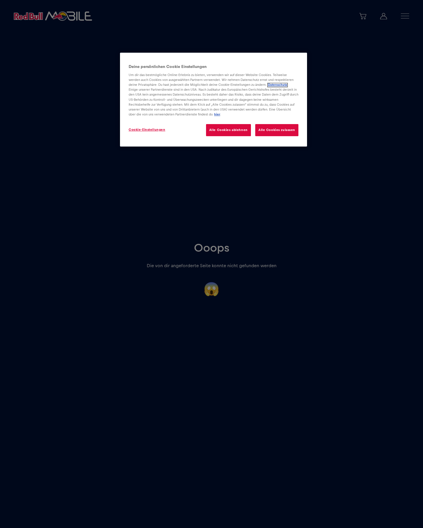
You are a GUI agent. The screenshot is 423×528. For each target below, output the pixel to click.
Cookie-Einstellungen (147, 130)
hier (217, 114)
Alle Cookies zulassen (276, 130)
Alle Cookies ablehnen (228, 130)
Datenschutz (277, 85)
